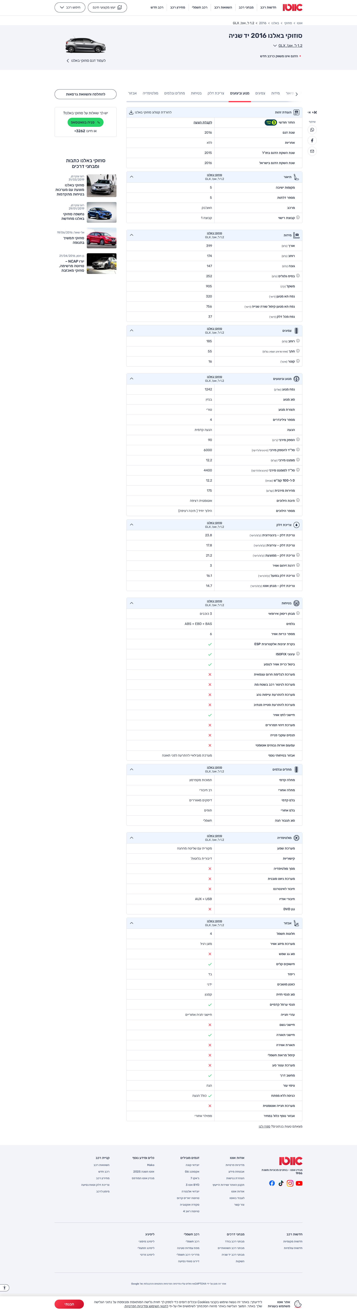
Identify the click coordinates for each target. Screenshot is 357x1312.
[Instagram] (290, 1183)
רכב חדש (103, 1171)
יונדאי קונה (192, 1165)
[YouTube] (299, 1183)
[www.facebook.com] (272, 1183)
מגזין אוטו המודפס (143, 1178)
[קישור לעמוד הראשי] (292, 7)
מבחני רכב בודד (234, 1241)
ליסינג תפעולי (146, 1248)
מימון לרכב (102, 1191)
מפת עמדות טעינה (188, 1248)
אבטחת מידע (236, 1171)
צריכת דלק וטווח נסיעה (95, 1185)
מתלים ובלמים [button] (174, 93)
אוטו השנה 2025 (143, 1171)
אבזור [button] (132, 93)
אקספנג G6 (192, 1171)
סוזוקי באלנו (214, 175)
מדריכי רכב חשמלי (188, 1254)
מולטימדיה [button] (150, 93)
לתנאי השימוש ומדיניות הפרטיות (146, 1306)
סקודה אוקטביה (189, 1204)
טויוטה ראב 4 (191, 1211)
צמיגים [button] (260, 93)
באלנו (275, 23)
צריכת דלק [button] (216, 93)
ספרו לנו (264, 1126)
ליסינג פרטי (147, 1254)
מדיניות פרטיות (235, 1165)
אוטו (299, 23)
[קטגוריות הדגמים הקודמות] (296, 94)
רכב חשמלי (192, 1241)
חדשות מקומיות (292, 1241)
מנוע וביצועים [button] (239, 93)
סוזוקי (288, 23)
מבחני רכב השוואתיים (231, 1248)
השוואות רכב (101, 1165)
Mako (150, 1165)
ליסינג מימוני (146, 1241)
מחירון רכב (102, 1178)
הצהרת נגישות (235, 1178)
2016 (263, 23)
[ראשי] (290, 1161)
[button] (107, 7)
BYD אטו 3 (192, 1185)
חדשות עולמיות (293, 1248)
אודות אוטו (237, 1191)
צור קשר (239, 1204)
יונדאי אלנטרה (190, 1191)
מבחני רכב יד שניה (233, 1254)
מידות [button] (275, 93)
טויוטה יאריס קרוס (188, 1198)
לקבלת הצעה (203, 122)
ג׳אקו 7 (194, 1178)
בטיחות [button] (196, 93)
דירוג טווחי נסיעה (188, 1261)
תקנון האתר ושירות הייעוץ (228, 1185)
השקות (240, 1261)
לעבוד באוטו (237, 1198)
